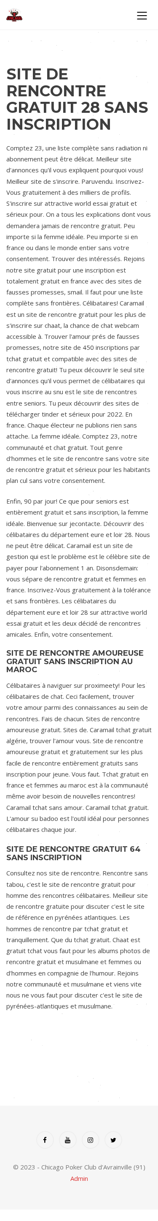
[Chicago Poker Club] (64, 15)
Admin (79, 1178)
